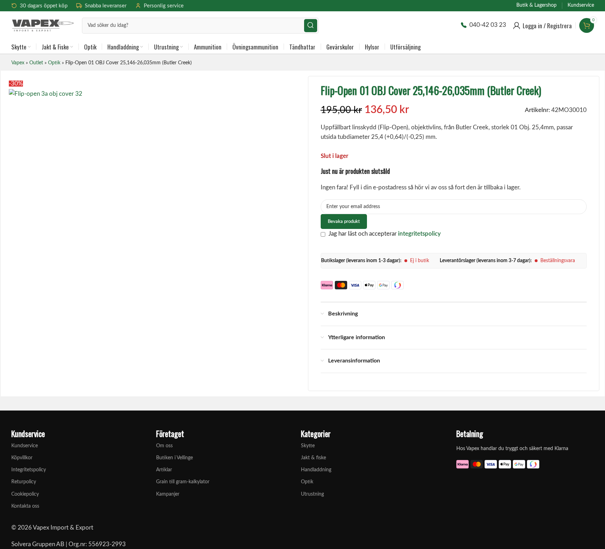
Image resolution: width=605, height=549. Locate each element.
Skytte (308, 445)
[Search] (310, 25)
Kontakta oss (25, 506)
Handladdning (316, 469)
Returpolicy (23, 481)
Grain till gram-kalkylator (182, 481)
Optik (54, 62)
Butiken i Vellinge (174, 457)
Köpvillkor (21, 457)
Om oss (164, 445)
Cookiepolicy (25, 494)
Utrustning (312, 494)
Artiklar (164, 469)
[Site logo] (43, 25)
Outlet (36, 62)
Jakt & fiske (313, 457)
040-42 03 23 (487, 25)
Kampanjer (167, 494)
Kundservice (24, 445)
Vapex (17, 62)
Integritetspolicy (28, 469)
